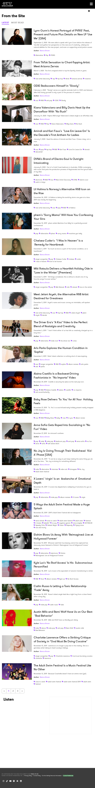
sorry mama (62, 233)
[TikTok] (7, 781)
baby (58, 418)
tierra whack (39, 520)
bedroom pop (61, 441)
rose (64, 418)
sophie (63, 364)
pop (42, 149)
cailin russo (54, 604)
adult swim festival (66, 520)
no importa (77, 390)
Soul (51, 180)
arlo (36, 366)
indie (42, 441)
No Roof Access (72, 579)
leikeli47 (46, 523)
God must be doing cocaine (82, 656)
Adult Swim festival (42, 471)
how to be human (55, 261)
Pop (47, 55)
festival (88, 520)
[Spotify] (14, 781)
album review (80, 418)
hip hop (60, 78)
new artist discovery (42, 78)
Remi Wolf (69, 628)
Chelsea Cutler (61, 259)
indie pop (50, 441)
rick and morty (40, 527)
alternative (44, 233)
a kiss (75, 341)
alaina (61, 390)
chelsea (71, 259)
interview (55, 469)
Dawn (62, 525)
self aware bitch (53, 443)
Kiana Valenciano (57, 124)
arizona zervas (77, 78)
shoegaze (73, 469)
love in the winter (86, 287)
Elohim (62, 553)
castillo (68, 390)
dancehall (38, 152)
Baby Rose (50, 418)
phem (53, 233)
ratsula (74, 287)
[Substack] (17, 781)
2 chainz (38, 523)
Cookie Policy (37, 775)
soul (36, 100)
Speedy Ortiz (40, 525)
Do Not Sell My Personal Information (52, 775)
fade (62, 604)
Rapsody (69, 525)
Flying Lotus (79, 525)
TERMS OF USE (34, 774)
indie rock (54, 341)
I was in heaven (41, 261)
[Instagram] (3, 781)
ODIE (57, 100)
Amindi (87, 149)
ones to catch (52, 520)
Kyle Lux (62, 579)
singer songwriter (41, 259)
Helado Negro (52, 525)
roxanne (88, 78)
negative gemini (64, 523)
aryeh (37, 315)
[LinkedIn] (21, 781)
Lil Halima (71, 208)
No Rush (79, 124)
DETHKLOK (88, 523)
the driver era (65, 341)
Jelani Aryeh (75, 313)
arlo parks (84, 364)
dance (43, 628)
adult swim (79, 520)
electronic (38, 180)
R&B (42, 100)
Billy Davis (70, 124)
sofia (43, 443)
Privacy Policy (28, 775)
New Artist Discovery (63, 180)
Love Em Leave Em (75, 149)
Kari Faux (63, 149)
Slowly (63, 100)
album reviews (73, 364)
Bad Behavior (40, 630)
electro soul (84, 180)
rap (53, 78)
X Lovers (76, 497)
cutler (79, 259)
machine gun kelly (75, 233)
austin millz (80, 628)
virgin (83, 497)
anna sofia (80, 441)
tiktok (67, 78)
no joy (54, 523)
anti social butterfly (42, 392)
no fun (89, 441)
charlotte (38, 658)
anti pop (49, 100)
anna (37, 443)
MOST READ (17, 22)
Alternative (39, 55)
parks (43, 366)
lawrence (47, 658)
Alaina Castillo (51, 390)
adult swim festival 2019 (72, 681)
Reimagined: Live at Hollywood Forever (49, 555)
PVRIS (53, 55)
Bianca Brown (45, 50)
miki (68, 287)
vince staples (77, 523)
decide (44, 315)
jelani (84, 313)
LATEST (5, 22)
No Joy (81, 469)
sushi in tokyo (40, 182)
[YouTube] (10, 781)
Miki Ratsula (60, 287)
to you (70, 418)
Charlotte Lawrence (63, 656)
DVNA (75, 180)
